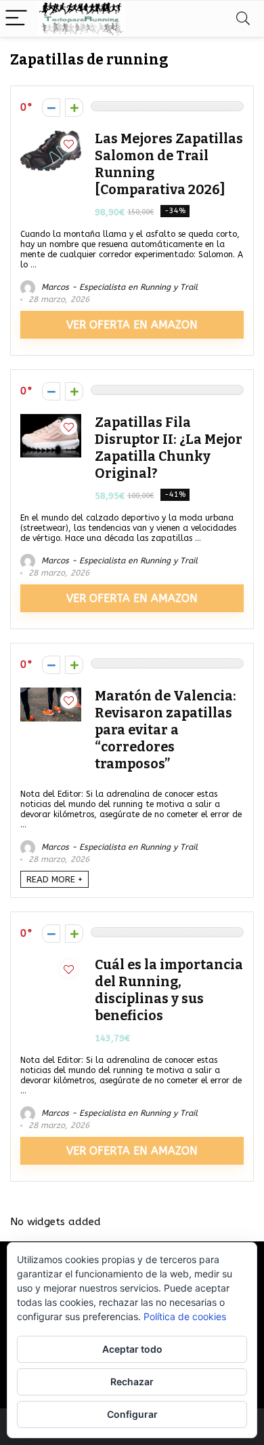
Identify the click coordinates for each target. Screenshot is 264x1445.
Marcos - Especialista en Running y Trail (118, 287)
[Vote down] (51, 107)
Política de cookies (185, 1316)
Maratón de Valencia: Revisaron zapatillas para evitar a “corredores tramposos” (165, 730)
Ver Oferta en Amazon (132, 324)
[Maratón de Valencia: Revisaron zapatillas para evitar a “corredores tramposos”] (50, 694)
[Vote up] (74, 107)
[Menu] (16, 19)
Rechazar (132, 1381)
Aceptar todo (132, 1349)
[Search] (243, 19)
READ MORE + (54, 879)
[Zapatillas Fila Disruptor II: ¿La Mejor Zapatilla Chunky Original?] (50, 420)
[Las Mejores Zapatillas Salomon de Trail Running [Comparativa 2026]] (50, 136)
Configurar (132, 1414)
